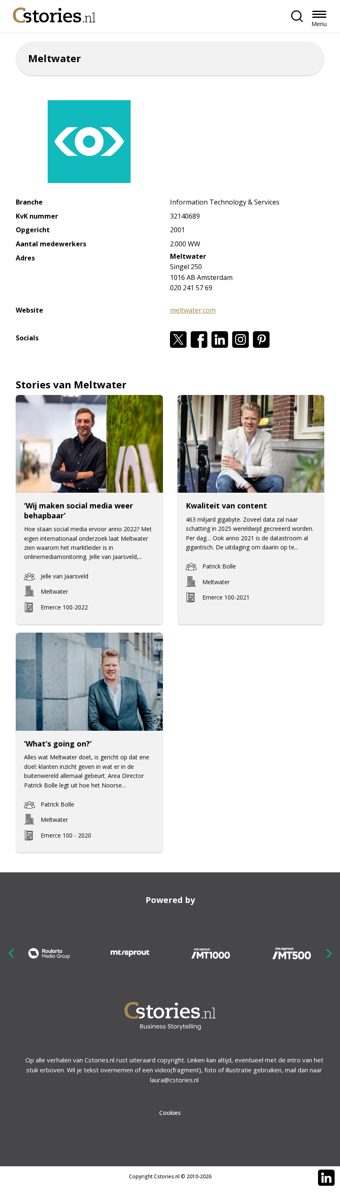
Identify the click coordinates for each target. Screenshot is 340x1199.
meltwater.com (193, 310)
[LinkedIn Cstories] (326, 1178)
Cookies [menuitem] (170, 1113)
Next (329, 953)
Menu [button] (319, 24)
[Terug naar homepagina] (54, 13)
